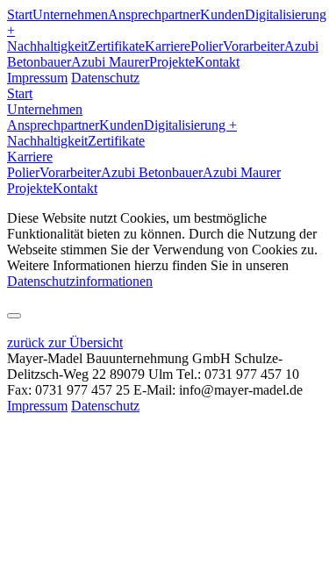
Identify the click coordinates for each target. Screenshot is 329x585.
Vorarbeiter (253, 46)
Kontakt (217, 61)
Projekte (172, 61)
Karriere (167, 46)
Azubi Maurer (110, 61)
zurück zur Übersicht (65, 342)
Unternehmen (70, 14)
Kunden (222, 14)
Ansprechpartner (154, 14)
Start (19, 14)
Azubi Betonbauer (152, 172)
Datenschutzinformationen (80, 281)
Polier (206, 46)
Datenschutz (105, 77)
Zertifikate (116, 46)
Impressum (37, 77)
